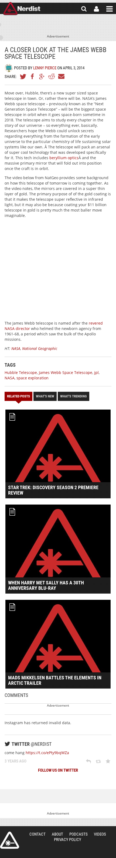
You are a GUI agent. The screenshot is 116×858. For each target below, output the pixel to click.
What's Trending (73, 396)
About (57, 834)
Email (60, 76)
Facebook (32, 76)
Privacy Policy (67, 839)
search (84, 9)
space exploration (32, 377)
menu (109, 9)
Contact (37, 834)
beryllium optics (64, 157)
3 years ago (15, 761)
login (96, 9)
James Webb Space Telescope (65, 372)
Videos (100, 834)
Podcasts (78, 834)
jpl (96, 372)
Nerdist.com (9, 840)
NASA (15, 348)
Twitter (23, 76)
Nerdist (22, 9)
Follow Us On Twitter (58, 770)
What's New (45, 396)
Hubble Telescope (21, 372)
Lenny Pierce (44, 68)
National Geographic (39, 348)
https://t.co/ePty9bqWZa (47, 752)
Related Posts (18, 396)
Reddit (51, 76)
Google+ (42, 76)
